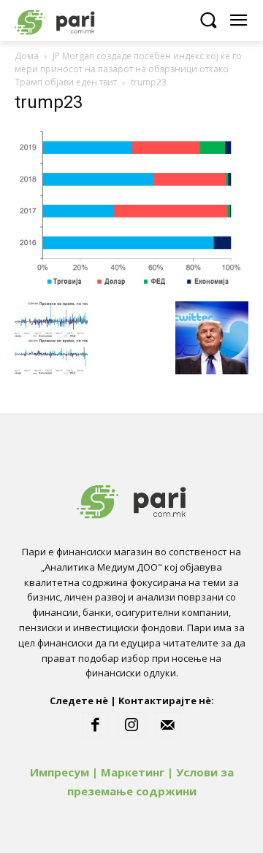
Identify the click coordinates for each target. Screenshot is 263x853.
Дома (27, 56)
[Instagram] (131, 725)
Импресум (59, 772)
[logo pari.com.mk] (80, 20)
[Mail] (168, 725)
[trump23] (131, 286)
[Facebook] (95, 725)
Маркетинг (132, 772)
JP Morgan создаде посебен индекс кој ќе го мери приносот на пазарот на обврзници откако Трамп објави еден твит (128, 69)
